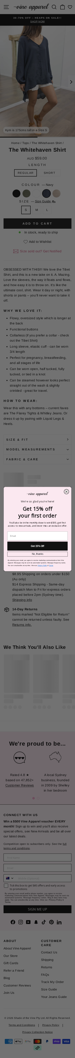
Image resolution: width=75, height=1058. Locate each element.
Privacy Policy (42, 565)
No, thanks (37, 554)
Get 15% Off (37, 546)
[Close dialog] (66, 491)
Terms (51, 565)
